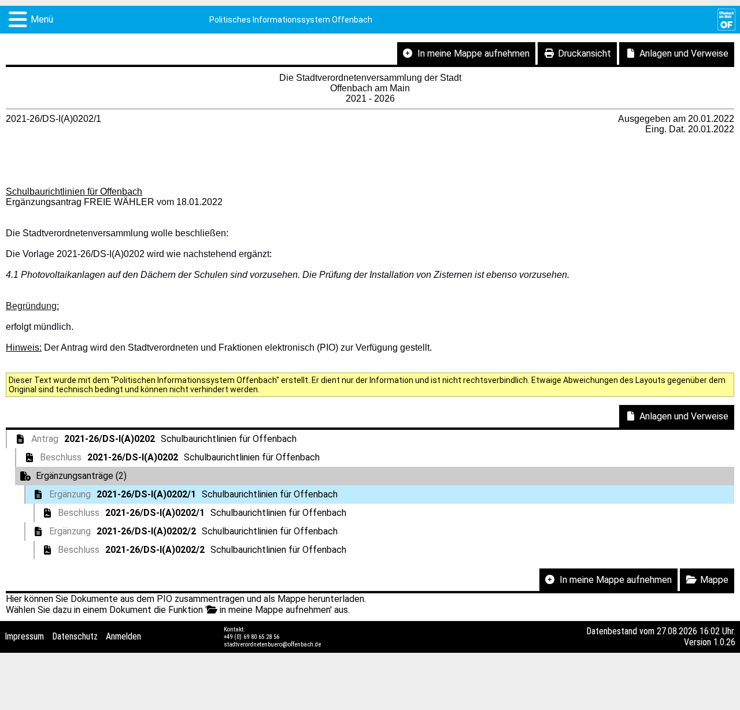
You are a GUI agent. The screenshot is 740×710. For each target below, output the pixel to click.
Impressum (24, 636)
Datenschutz (75, 636)
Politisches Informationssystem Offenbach (290, 19)
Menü (42, 19)
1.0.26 (724, 642)
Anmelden (123, 636)
